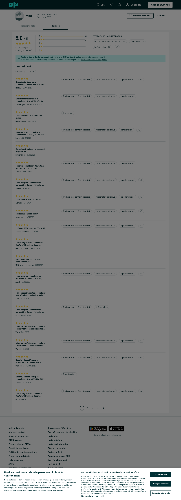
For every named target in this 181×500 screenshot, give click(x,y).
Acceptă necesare (161, 484)
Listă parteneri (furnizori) (92, 496)
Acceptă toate (160, 474)
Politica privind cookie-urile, (25, 490)
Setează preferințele (161, 493)
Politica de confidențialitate (50, 490)
